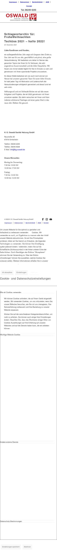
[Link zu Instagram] (47, 219)
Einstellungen (21, 272)
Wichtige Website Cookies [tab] (10, 334)
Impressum (13, 2)
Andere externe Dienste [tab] (9, 442)
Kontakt (29, 6)
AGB (47, 2)
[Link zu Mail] (51, 219)
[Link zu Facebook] (43, 219)
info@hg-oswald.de (17, 149)
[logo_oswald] (23, 17)
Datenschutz (24, 2)
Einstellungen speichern (11, 547)
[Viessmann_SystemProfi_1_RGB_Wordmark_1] (28, 205)
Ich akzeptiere (7, 272)
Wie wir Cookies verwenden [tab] (10, 292)
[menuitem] (13, 2)
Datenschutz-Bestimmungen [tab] (11, 521)
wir (30, 232)
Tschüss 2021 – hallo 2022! (24, 41)
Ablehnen (34, 272)
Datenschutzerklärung (9, 263)
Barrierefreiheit (37, 2)
